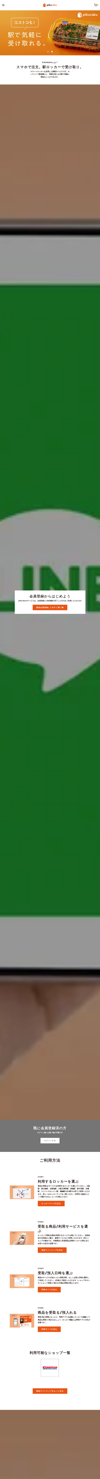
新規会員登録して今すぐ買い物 (50, 607)
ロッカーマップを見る (51, 1203)
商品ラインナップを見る (52, 1250)
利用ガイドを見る (49, 1290)
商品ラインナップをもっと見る (50, 1391)
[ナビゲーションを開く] (3, 5)
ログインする (50, 1141)
